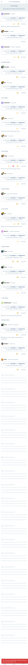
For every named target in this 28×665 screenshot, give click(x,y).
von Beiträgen (14, 1)
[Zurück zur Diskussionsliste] (1, 1)
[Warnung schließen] (15, 662)
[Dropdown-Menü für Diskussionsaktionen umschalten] (26, 1)
